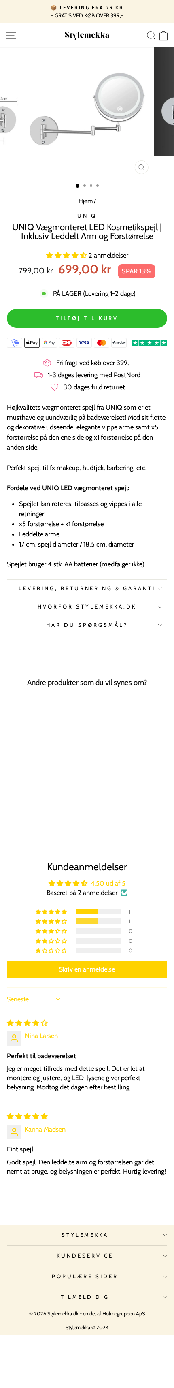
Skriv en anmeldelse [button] (87, 969)
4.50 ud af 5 (108, 883)
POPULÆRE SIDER (85, 1276)
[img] (27, 1023)
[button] (67, 255)
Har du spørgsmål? (87, 624)
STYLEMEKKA (85, 1235)
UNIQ (87, 215)
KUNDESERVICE (85, 1255)
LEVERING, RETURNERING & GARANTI (87, 588)
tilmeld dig (85, 1297)
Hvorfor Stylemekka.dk (87, 606)
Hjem (86, 201)
